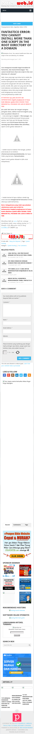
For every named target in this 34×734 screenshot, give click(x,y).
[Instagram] (12, 375)
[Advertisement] (17, 17)
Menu (4, 10)
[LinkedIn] (17, 375)
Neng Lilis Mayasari (14, 241)
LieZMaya (4, 227)
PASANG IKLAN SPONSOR (17, 732)
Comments (17, 525)
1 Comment (11, 265)
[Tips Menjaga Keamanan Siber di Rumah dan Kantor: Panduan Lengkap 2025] (6, 691)
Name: (5, 320)
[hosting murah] (17, 610)
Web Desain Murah (26, 727)
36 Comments (5, 274)
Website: (5, 336)
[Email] (25, 375)
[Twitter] (21, 375)
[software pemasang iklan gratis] (17, 618)
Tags (26, 525)
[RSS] (29, 375)
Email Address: (7, 328)
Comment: (6, 302)
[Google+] (8, 375)
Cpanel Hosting (11, 245)
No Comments (22, 245)
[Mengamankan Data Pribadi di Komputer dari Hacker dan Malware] (17, 690)
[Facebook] (4, 375)
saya (15, 221)
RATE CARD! (17, 23)
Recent (7, 525)
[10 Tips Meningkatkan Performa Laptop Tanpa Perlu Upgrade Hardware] (27, 689)
